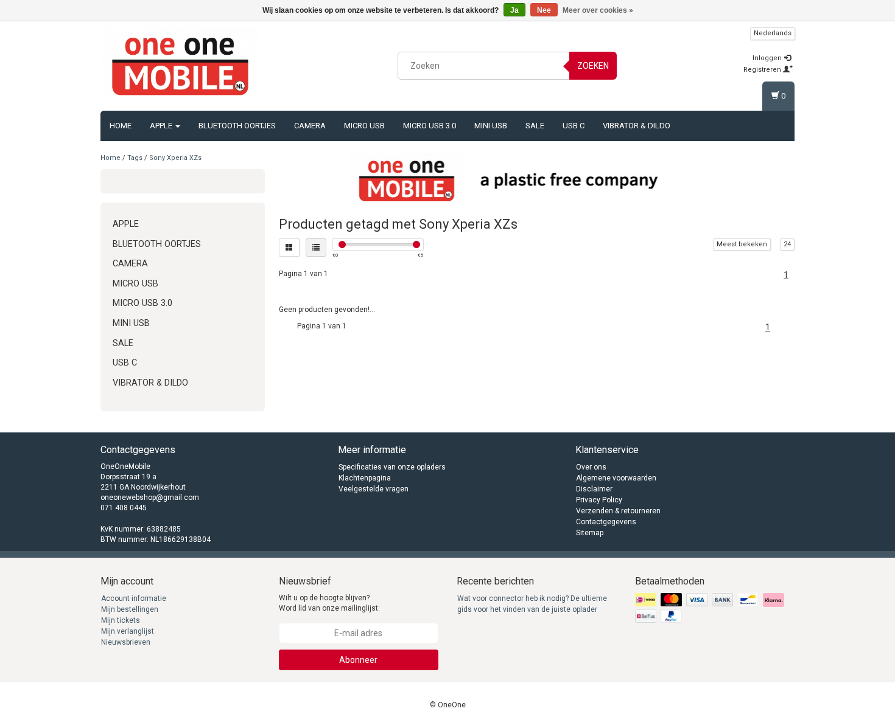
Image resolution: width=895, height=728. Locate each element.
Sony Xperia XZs (175, 158)
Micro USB (364, 125)
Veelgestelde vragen (374, 489)
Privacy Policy (599, 500)
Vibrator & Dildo (636, 125)
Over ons (591, 467)
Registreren (763, 70)
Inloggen (768, 58)
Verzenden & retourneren (618, 511)
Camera (310, 125)
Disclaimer (594, 489)
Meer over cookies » (598, 10)
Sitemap (589, 533)
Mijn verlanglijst (127, 631)
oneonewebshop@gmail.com (149, 497)
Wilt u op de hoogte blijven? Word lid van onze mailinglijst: (329, 603)
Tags (134, 158)
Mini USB (490, 125)
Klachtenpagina (365, 478)
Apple (162, 125)
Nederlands (772, 33)
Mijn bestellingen (129, 609)
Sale (534, 125)
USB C (573, 125)
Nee (544, 10)
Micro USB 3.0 (429, 125)
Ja (514, 10)
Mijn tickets (120, 620)
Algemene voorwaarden (616, 478)
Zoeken (593, 66)
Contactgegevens (606, 522)
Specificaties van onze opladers (392, 467)
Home (121, 125)
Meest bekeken (742, 244)
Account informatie (133, 598)
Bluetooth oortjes (237, 125)
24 (787, 244)
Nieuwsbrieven (125, 642)
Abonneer (358, 660)
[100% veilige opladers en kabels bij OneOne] (180, 63)
